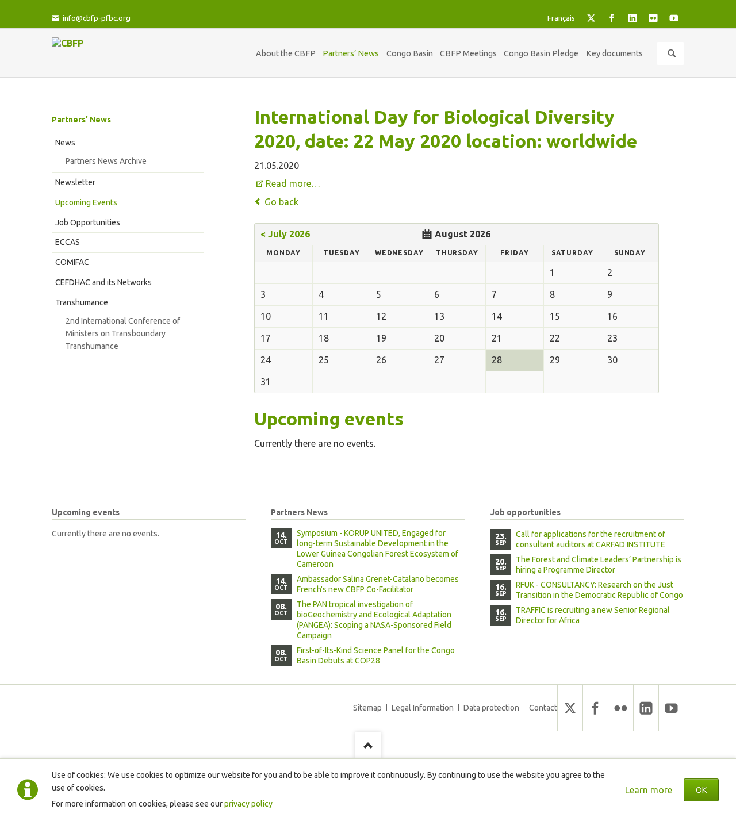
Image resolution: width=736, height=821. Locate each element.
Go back (281, 202)
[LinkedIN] (632, 17)
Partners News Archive (106, 161)
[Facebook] (611, 17)
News (65, 142)
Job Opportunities (87, 222)
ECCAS (67, 242)
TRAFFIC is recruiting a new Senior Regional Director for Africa (593, 615)
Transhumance (81, 302)
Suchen (671, 53)
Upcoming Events (86, 202)
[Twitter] (591, 17)
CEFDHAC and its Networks (103, 282)
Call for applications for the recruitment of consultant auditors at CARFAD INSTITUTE (590, 539)
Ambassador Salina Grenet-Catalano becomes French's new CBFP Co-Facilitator (378, 584)
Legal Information (423, 707)
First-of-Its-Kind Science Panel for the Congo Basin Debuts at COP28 (376, 655)
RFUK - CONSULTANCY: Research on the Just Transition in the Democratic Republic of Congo (599, 590)
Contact (543, 707)
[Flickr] (653, 17)
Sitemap (367, 707)
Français (561, 18)
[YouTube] (674, 17)
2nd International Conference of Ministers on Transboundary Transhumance (123, 333)
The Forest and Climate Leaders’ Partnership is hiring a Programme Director (598, 564)
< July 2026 (285, 234)
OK (701, 790)
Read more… (293, 183)
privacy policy (248, 803)
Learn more (648, 790)
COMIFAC (72, 262)
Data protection (491, 707)
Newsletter (75, 182)
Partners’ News (81, 119)
